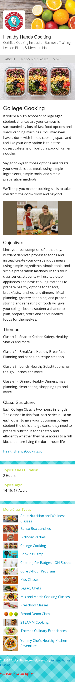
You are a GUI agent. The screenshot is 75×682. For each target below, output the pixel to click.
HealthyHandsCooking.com (24, 451)
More (57, 59)
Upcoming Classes (34, 59)
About (10, 59)
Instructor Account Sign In (17, 674)
